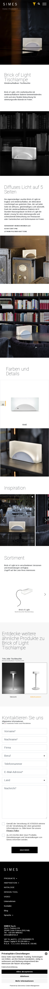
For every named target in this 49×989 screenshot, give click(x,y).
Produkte (12, 9)
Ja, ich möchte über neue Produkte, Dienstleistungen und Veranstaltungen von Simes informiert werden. (24, 837)
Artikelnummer (41, 9)
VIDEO (7, 897)
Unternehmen (9, 901)
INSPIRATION (10, 883)
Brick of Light (24, 610)
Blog (6, 910)
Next (45, 520)
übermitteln (24, 850)
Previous (3, 520)
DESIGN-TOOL (11, 892)
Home (4, 9)
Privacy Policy (12, 830)
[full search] (34, 4)
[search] (39, 4)
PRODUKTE (9, 878)
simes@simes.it (11, 935)
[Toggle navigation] (44, 4)
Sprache (7, 915)
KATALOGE (9, 887)
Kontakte (7, 906)
